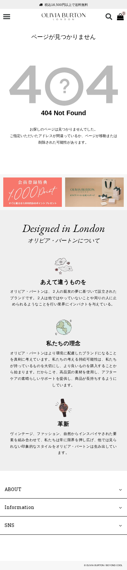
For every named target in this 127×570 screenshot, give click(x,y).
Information (19, 507)
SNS (9, 525)
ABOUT (13, 489)
